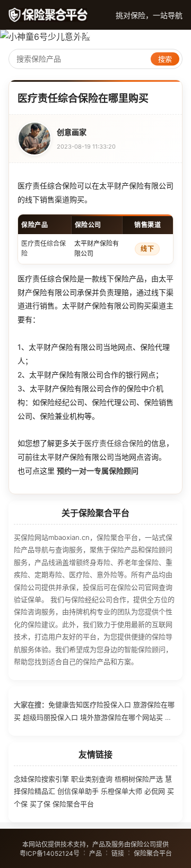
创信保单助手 (78, 791)
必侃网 (154, 791)
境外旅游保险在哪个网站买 (121, 717)
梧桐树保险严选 (139, 779)
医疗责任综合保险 (114, 443)
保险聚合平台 (73, 804)
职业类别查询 (91, 779)
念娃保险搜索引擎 (41, 779)
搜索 (165, 59)
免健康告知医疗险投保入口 (89, 704)
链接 (117, 853)
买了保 (40, 804)
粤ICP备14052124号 (50, 853)
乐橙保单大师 (121, 791)
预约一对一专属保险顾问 (97, 470)
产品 (95, 853)
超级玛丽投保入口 (50, 717)
